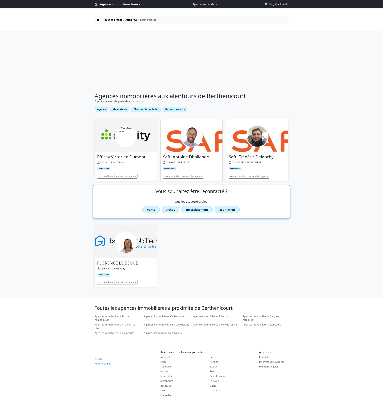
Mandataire (120, 109)
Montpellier (167, 376)
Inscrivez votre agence (272, 361)
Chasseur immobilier (146, 109)
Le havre (214, 381)
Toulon (214, 366)
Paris (212, 357)
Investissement (197, 210)
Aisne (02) (131, 19)
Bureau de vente (175, 109)
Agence (101, 109)
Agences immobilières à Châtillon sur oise (115, 326)
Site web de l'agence (126, 176)
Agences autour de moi (205, 4)
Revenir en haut (103, 363)
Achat (170, 210)
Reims (213, 371)
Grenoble (215, 390)
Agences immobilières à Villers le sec (164, 316)
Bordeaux (165, 385)
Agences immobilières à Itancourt (262, 324)
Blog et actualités (278, 4)
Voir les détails (105, 176)
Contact (263, 357)
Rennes (214, 361)
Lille (162, 390)
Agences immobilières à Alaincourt (114, 333)
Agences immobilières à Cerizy (210, 316)
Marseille (165, 395)
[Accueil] (98, 19)
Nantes (164, 371)
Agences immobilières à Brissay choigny (166, 324)
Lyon (163, 361)
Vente (151, 210)
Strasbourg (166, 381)
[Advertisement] (191, 62)
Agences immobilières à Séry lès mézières (261, 318)
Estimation (227, 210)
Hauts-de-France (112, 19)
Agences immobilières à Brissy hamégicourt (112, 318)
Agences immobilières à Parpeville (163, 333)
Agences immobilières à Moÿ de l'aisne (215, 324)
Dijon (213, 385)
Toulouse (165, 366)
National (165, 357)
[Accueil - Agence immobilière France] (117, 352)
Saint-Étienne (217, 376)
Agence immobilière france (120, 4)
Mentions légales (268, 366)
